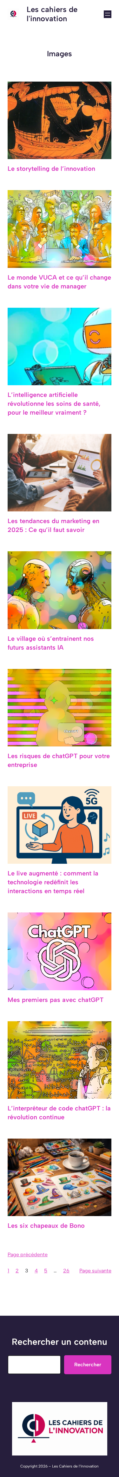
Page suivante (95, 1271)
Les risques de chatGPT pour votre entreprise (59, 760)
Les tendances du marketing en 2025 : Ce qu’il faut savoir (53, 525)
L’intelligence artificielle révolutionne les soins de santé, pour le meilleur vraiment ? (54, 403)
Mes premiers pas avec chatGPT (55, 1000)
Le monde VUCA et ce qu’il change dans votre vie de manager (59, 282)
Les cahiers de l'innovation (52, 14)
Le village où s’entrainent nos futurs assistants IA (51, 643)
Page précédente (28, 1254)
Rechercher (87, 1365)
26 (66, 1271)
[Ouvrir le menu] (107, 14)
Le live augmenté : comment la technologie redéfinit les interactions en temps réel (53, 882)
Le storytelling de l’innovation (51, 168)
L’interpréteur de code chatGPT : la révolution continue (59, 1112)
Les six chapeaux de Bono (46, 1225)
